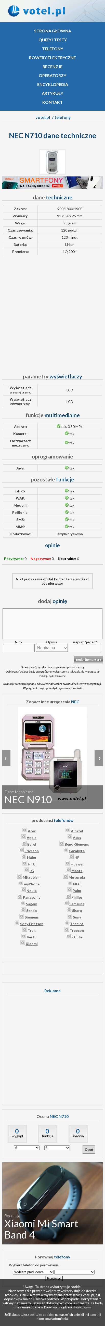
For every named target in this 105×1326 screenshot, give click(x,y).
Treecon (77, 930)
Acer (32, 831)
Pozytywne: (14, 558)
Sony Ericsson (31, 924)
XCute (76, 937)
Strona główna (52, 30)
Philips (77, 897)
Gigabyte (77, 851)
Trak (32, 930)
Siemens (32, 917)
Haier (31, 857)
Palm (77, 890)
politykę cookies (42, 1314)
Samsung (76, 904)
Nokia (32, 890)
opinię (52, 601)
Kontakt (52, 102)
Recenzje (52, 66)
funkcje (48, 1136)
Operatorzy (52, 75)
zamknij (95, 1314)
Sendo (31, 910)
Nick (18, 642)
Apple (31, 837)
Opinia (51, 642)
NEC (77, 884)
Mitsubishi (32, 877)
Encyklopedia (52, 84)
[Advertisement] (52, 311)
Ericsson (31, 851)
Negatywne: (41, 558)
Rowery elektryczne (52, 57)
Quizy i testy (52, 39)
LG (32, 871)
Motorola (77, 877)
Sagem (31, 904)
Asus (77, 837)
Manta (77, 871)
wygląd (17, 1136)
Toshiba (77, 924)
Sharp (77, 910)
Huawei (77, 864)
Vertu (31, 937)
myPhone (32, 884)
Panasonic (31, 897)
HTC (31, 864)
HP (77, 857)
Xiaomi (32, 943)
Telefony (52, 48)
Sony (77, 917)
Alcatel (77, 831)
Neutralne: (67, 558)
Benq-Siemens (77, 844)
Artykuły (52, 93)
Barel (31, 844)
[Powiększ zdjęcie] (52, 174)
